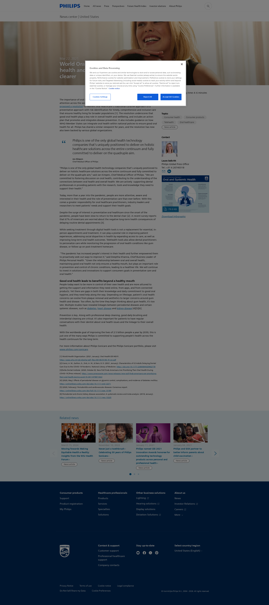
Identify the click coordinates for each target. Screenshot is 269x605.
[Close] (181, 64)
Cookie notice (114, 88)
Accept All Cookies (171, 96)
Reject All (148, 96)
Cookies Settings (100, 96)
